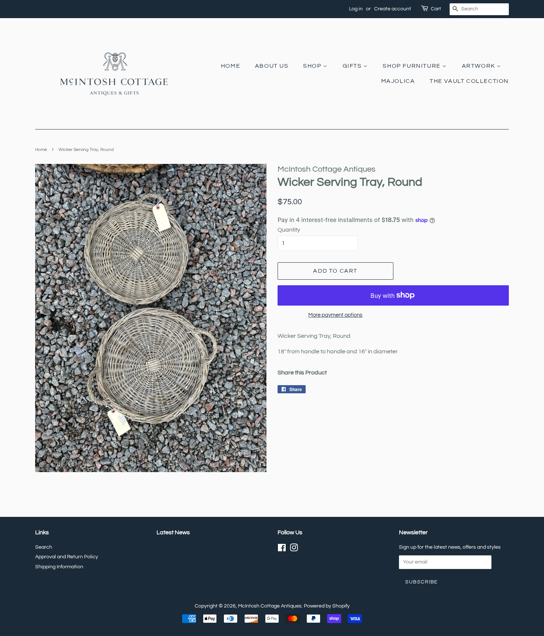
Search (43, 547)
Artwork (479, 66)
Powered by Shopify (327, 606)
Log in (356, 8)
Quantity (289, 230)
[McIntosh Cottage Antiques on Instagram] (294, 549)
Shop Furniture (412, 66)
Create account (392, 8)
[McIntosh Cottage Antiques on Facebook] (282, 549)
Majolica (398, 81)
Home (230, 66)
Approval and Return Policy (66, 556)
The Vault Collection (469, 81)
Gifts (353, 66)
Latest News (173, 532)
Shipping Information (59, 566)
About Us (272, 66)
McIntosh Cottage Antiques (270, 606)
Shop (313, 66)
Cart (436, 8)
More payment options (335, 315)
